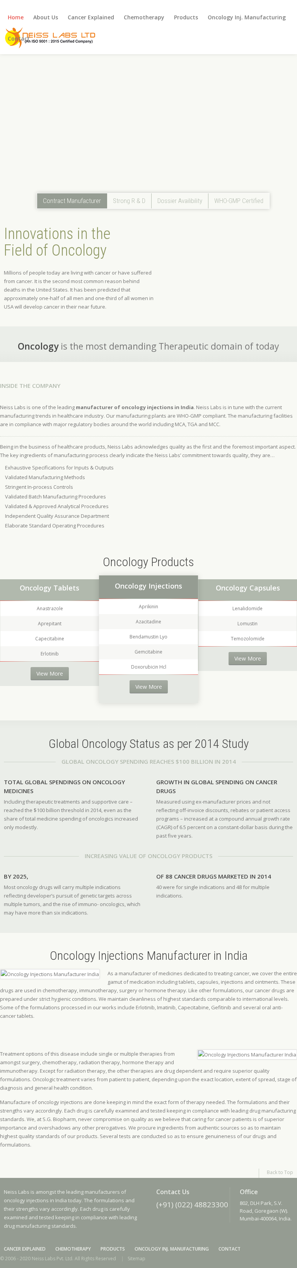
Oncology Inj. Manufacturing (247, 17)
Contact (19, 38)
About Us (45, 17)
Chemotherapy (144, 17)
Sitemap (136, 1258)
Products (186, 17)
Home (16, 17)
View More (49, 673)
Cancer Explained (91, 17)
